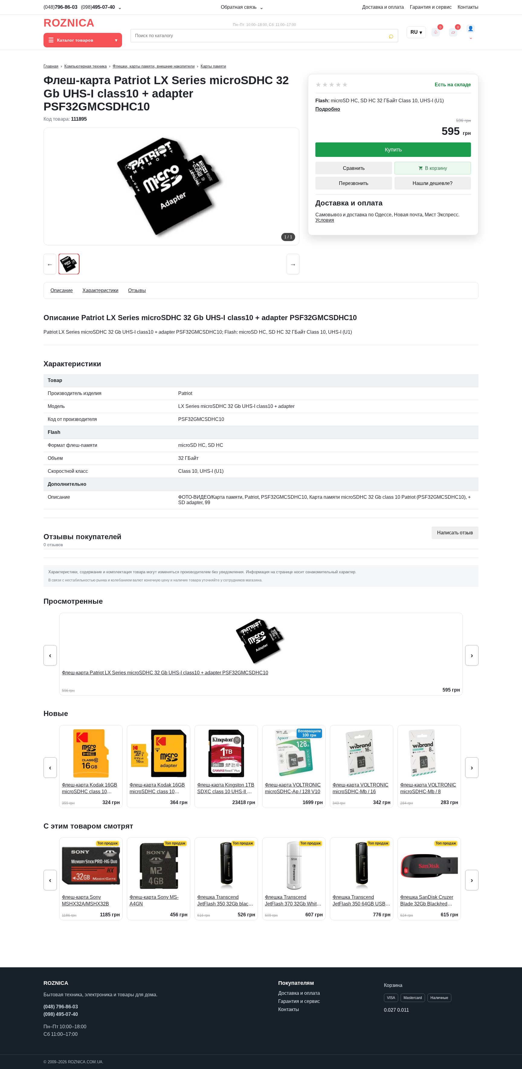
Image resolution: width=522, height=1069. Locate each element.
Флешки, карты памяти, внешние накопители (154, 66)
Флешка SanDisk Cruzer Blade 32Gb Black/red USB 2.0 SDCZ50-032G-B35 (426, 901)
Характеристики (100, 290)
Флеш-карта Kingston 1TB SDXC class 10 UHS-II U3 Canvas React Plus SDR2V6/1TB (225, 788)
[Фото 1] (69, 264)
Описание (61, 290)
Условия (324, 220)
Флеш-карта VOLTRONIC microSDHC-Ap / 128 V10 (293, 788)
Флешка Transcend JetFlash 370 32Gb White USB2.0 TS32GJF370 (292, 901)
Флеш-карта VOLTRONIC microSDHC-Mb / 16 (360, 788)
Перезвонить (353, 183)
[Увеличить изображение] (171, 186)
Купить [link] (393, 150)
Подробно (327, 109)
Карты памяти (213, 66)
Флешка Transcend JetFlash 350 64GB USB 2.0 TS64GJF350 (359, 901)
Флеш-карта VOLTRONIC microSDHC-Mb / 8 (428, 788)
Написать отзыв (455, 532)
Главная (51, 66)
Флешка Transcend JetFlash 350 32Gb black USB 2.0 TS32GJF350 (224, 901)
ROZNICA (69, 22)
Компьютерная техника (85, 66)
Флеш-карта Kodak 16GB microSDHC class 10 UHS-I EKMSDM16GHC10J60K (157, 788)
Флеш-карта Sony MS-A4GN (154, 900)
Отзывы (137, 290)
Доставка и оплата (383, 7)
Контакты (468, 7)
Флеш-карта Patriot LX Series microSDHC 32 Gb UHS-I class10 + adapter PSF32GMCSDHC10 (165, 672)
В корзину (436, 168)
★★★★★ (332, 84)
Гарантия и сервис (431, 7)
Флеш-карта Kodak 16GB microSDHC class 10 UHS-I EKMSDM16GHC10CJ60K (91, 788)
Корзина (393, 985)
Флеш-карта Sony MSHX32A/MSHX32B (85, 900)
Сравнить (354, 168)
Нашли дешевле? (433, 183)
